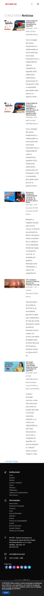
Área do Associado (15, 526)
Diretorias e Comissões (16, 506)
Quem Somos (13, 503)
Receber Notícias (14, 528)
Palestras (12, 488)
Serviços (12, 478)
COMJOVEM (29, 34)
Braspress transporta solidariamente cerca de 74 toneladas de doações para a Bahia (32, 197)
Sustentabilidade (34, 389)
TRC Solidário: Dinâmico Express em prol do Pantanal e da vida (32, 282)
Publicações (13, 490)
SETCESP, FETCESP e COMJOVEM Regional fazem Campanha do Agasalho (32, 366)
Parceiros (12, 508)
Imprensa (12, 516)
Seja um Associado (15, 513)
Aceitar (6, 592)
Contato (11, 523)
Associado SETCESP (32, 211)
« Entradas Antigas (11, 461)
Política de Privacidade (16, 531)
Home (11, 475)
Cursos (11, 485)
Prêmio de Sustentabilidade (18, 521)
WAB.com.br (27, 579)
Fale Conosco (13, 495)
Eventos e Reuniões (15, 483)
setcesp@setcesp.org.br (17, 554)
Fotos (11, 511)
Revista (11, 518)
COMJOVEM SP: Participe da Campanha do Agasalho (32, 23)
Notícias (35, 34)
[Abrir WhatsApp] (39, 591)
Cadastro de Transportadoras (18, 493)
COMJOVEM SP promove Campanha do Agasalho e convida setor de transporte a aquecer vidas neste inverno (32, 109)
